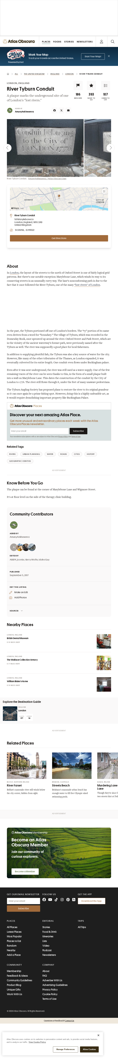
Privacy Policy (63, 436)
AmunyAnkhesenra (24, 112)
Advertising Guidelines (55, 985)
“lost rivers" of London (87, 285)
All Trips (82, 927)
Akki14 (13, 560)
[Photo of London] (10, 713)
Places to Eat (14, 941)
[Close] (98, 1035)
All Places (12, 927)
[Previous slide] (7, 148)
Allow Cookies (89, 1049)
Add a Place (14, 955)
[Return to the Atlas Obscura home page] (19, 41)
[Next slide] (110, 148)
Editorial (48, 921)
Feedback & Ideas (17, 976)
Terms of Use (76, 436)
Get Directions (59, 238)
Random (12, 946)
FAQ (44, 976)
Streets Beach (61, 785)
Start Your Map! (93, 56)
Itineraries (47, 936)
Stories (46, 927)
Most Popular (14, 936)
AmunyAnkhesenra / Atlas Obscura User (47, 179)
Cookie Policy (50, 994)
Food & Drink (49, 932)
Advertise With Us (52, 980)
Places (11, 921)
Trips (81, 921)
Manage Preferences (65, 1049)
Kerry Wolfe (31, 560)
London (14, 273)
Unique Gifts (13, 989)
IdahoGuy (44, 560)
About (46, 971)
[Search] (112, 41)
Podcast (47, 950)
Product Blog (14, 985)
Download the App (91, 901)
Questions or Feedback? (59, 1021)
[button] (78, 85)
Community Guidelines (19, 980)
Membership (14, 971)
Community (14, 965)
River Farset (14, 785)
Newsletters (49, 955)
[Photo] (104, 641)
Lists (44, 941)
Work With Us (14, 994)
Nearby (11, 950)
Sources (14, 611)
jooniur (20, 560)
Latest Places (14, 932)
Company (48, 965)
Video (46, 946)
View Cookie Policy (37, 1042)
